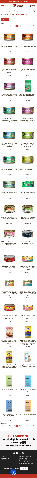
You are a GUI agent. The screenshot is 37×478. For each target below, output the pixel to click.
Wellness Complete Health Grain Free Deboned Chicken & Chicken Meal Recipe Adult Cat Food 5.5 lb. (28, 342)
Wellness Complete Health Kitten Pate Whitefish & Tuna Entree (27, 268)
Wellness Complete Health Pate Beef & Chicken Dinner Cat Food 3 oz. (9, 317)
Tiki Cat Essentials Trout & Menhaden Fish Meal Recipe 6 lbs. (27, 96)
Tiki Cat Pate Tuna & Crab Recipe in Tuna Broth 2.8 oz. (9, 95)
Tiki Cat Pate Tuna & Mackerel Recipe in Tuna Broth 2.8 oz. (28, 145)
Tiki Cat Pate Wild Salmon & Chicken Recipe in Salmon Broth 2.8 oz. (9, 145)
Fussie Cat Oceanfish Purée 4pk (28, 390)
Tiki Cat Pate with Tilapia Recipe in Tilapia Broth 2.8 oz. (27, 169)
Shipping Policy (5, 459)
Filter (4, 19)
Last (26, 26)
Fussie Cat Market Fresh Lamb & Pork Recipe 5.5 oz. (9, 267)
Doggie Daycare (29, 461)
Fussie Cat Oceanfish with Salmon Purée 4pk (9, 414)
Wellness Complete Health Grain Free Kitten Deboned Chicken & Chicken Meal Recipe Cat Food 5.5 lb (9, 367)
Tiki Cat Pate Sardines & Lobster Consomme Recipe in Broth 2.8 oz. (9, 71)
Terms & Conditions (25, 456)
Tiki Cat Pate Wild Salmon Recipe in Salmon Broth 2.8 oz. (27, 120)
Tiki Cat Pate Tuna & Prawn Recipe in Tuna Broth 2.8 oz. (9, 45)
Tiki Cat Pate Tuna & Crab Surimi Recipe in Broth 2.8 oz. (27, 70)
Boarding (22, 461)
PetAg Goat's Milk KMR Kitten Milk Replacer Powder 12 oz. (27, 365)
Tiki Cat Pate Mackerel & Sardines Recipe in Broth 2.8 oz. (28, 46)
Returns (3, 461)
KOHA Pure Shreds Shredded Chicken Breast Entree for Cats (9, 219)
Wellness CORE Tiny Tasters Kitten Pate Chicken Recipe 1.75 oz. (9, 342)
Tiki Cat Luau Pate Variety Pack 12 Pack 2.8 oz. (27, 193)
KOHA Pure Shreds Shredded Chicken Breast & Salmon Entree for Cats (9, 243)
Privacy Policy (23, 459)
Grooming (22, 463)
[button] (13, 472)
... (22, 26)
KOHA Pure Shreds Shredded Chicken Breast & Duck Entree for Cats (28, 219)
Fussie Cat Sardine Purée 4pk (27, 414)
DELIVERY (24, 1)
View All (31, 26)
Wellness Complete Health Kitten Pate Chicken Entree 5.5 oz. (28, 317)
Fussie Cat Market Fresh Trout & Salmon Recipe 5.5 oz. (27, 243)
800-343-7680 (29, 463)
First (3, 26)
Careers (3, 456)
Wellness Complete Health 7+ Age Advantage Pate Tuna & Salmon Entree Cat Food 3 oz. (28, 293)
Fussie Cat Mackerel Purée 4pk (9, 390)
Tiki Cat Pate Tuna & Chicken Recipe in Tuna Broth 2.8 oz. (9, 168)
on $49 (14, 1)
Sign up (24, 468)
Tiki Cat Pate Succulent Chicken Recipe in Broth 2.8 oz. (9, 120)
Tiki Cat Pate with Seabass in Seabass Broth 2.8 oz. (9, 193)
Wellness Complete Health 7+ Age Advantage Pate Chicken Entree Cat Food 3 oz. (9, 293)
